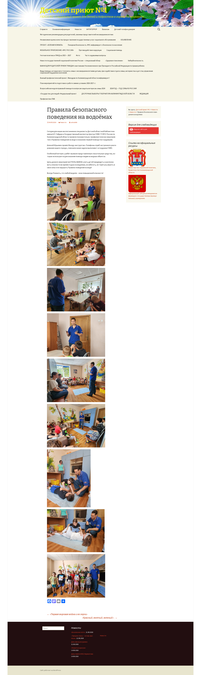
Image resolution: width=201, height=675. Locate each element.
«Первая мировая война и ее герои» (67, 614)
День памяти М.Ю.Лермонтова (82, 654)
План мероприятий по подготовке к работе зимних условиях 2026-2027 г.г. (68, 83)
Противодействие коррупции (90, 50)
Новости (78, 29)
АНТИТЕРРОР (91, 29)
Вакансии (105, 29)
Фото (78, 55)
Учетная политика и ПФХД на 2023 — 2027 (55, 55)
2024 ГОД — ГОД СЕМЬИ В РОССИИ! (123, 88)
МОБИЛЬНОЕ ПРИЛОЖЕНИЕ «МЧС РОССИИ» (57, 50)
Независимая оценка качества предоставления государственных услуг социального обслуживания (78, 40)
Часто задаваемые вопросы (95, 55)
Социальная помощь (114, 50)
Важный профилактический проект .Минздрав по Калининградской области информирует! (74, 78)
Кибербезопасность (135, 60)
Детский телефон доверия (124, 29)
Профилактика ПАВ (47, 99)
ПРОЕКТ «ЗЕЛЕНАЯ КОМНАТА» (51, 45)
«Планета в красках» (78, 648)
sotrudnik (74, 122)
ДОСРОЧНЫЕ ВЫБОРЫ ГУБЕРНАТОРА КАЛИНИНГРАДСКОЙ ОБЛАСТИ (108, 94)
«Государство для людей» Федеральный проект (58, 94)
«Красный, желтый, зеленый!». (99, 617)
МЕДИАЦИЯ (144, 94)
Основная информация (61, 29)
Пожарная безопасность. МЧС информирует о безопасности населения (95, 45)
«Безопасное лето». (78, 632)
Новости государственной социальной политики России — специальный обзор (70, 60)
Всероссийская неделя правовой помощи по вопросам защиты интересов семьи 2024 (72, 88)
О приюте (43, 29)
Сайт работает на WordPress (50, 670)
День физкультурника (79, 642)
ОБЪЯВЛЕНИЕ (126, 40)
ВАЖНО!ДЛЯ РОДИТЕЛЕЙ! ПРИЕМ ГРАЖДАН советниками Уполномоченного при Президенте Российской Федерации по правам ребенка (92, 66)
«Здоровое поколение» (114, 60)
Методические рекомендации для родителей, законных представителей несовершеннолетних (76, 34)
